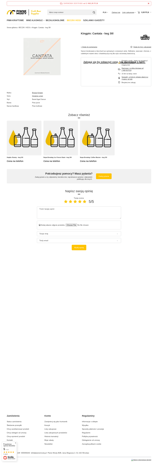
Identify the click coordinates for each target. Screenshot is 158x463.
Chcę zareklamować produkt (18, 429)
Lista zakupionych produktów (55, 433)
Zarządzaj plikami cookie (91, 444)
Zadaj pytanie (104, 176)
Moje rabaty (49, 440)
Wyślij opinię (79, 248)
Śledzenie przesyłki (14, 425)
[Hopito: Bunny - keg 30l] (24, 138)
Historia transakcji (51, 436)
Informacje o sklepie (90, 422)
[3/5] (75, 201)
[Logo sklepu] (24, 12)
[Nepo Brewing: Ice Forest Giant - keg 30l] (60, 138)
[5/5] (84, 201)
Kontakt (10, 440)
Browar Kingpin (37, 93)
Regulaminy (88, 416)
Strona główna (12, 27)
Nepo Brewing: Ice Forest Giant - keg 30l (57, 157)
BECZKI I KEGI (74, 20)
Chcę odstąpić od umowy (16, 433)
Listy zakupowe (50, 429)
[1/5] (66, 201)
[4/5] (80, 201)
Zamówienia (13, 416)
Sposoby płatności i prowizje (93, 429)
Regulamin (86, 433)
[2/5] (70, 201)
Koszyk (47, 425)
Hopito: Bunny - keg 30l (15, 157)
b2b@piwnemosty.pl (39, 453)
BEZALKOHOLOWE (55, 20)
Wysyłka (85, 425)
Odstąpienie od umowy (91, 440)
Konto (47, 416)
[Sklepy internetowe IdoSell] (141, 460)
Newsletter (48, 444)
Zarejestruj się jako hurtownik (55, 422)
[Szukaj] (94, 12)
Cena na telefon (15, 161)
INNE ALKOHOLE (34, 20)
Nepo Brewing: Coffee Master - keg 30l (93, 157)
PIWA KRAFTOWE (15, 20)
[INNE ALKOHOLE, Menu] (44, 20)
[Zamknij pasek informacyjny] (148, 3)
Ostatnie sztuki (37, 96)
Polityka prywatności (90, 436)
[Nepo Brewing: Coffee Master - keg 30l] (97, 138)
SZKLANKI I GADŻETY (94, 20)
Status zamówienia (14, 422)
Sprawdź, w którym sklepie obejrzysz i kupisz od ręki (135, 78)
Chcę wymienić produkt (16, 436)
